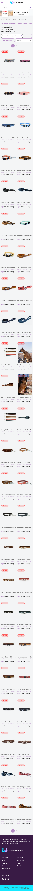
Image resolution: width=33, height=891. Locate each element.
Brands (19, 866)
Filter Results (8, 40)
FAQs (3, 860)
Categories (20, 860)
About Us (4, 866)
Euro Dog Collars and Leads (8, 75)
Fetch (28, 36)
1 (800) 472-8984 (24, 889)
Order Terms (22, 23)
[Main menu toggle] (2, 2)
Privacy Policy (6, 868)
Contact (4, 863)
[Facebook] (5, 879)
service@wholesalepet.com (11, 889)
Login (2, 77)
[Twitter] (8, 879)
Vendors (8, 19)
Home (2, 19)
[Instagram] (3, 879)
